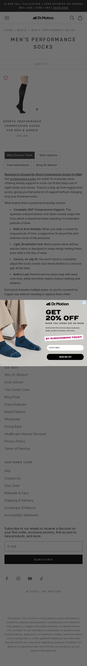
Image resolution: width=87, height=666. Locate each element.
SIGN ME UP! (65, 357)
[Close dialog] (84, 303)
